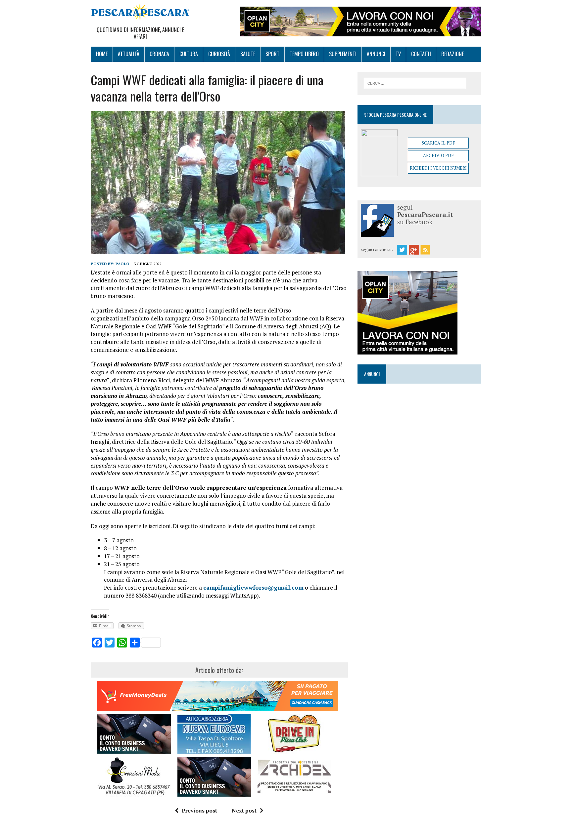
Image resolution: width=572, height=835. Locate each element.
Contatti (421, 54)
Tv (398, 54)
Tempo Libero (304, 54)
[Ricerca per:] (415, 82)
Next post (244, 810)
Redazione (452, 54)
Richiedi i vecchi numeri (438, 168)
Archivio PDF (438, 155)
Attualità (128, 54)
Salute (247, 54)
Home (102, 54)
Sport (272, 54)
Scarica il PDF (438, 143)
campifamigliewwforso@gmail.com (253, 587)
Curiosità (219, 54)
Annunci (376, 54)
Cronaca (159, 54)
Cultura (188, 54)
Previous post (199, 810)
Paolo (122, 263)
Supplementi (343, 54)
